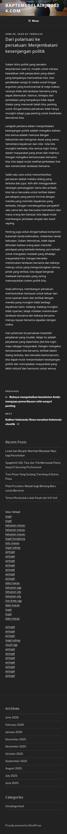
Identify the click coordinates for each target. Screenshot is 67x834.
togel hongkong (15, 538)
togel (8, 516)
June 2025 (12, 783)
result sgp (11, 644)
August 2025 (13, 768)
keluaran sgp (13, 587)
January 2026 (13, 732)
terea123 (36, 34)
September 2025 (16, 761)
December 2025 (15, 739)
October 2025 (14, 753)
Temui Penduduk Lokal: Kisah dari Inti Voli (31, 498)
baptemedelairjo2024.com (32, 8)
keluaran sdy (13, 591)
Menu (35, 20)
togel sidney (12, 547)
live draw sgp (13, 600)
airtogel (10, 552)
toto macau (12, 543)
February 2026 (14, 724)
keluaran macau (15, 525)
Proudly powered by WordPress (23, 825)
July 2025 (11, 775)
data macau (12, 583)
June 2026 (12, 717)
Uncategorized (14, 806)
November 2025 (15, 746)
